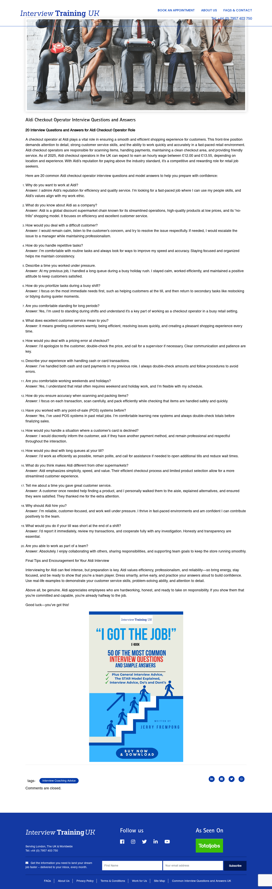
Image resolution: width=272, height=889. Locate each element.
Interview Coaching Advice (59, 780)
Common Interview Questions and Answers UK (201, 880)
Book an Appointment (176, 10)
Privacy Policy (85, 880)
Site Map (159, 880)
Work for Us (139, 880)
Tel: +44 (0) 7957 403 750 (231, 18)
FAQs (47, 880)
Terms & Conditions (113, 880)
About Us (209, 10)
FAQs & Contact (237, 10)
